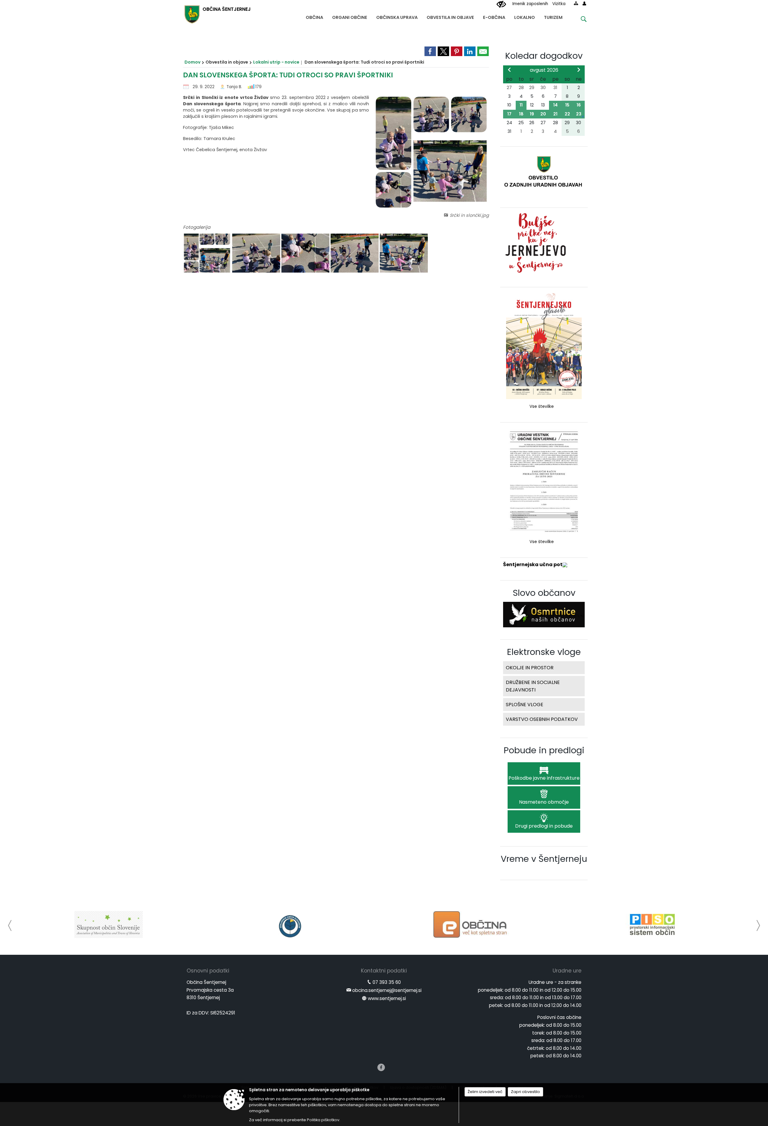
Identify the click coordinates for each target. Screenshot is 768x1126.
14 (555, 105)
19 (532, 114)
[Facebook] (381, 1067)
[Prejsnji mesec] (509, 69)
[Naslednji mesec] (578, 69)
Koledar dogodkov (544, 56)
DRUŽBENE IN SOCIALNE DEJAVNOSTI (533, 686)
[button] (10, 925)
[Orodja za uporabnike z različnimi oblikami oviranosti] (501, 4)
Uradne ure (567, 970)
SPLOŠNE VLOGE (524, 704)
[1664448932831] (404, 253)
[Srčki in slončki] (207, 253)
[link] (430, 51)
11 (521, 105)
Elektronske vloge (544, 652)
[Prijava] (584, 3)
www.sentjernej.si (387, 998)
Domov (192, 62)
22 (567, 114)
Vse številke (542, 406)
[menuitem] (314, 16)
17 (509, 114)
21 (555, 114)
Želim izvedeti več (485, 1092)
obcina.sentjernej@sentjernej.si (387, 990)
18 (521, 114)
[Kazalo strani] (576, 3)
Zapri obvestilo (525, 1092)
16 (579, 105)
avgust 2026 (544, 70)
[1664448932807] (306, 253)
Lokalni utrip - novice (276, 62)
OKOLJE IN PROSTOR (530, 667)
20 (543, 114)
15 (567, 105)
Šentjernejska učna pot (532, 564)
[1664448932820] (355, 253)
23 (578, 114)
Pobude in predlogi (544, 750)
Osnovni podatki (208, 970)
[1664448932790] (256, 253)
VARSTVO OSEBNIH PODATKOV (542, 719)
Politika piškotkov (323, 1120)
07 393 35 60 (387, 982)
